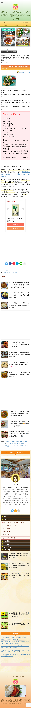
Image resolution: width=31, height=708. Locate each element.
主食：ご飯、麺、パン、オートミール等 (13, 522)
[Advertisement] (15, 249)
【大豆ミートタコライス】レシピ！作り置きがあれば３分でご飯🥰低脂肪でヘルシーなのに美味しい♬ (19, 424)
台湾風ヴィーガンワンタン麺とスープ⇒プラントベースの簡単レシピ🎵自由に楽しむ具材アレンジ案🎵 (19, 434)
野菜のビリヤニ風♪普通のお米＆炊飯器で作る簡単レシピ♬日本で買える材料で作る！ (19, 374)
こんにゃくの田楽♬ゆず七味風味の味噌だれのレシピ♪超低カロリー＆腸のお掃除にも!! (19, 354)
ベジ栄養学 (26, 22)
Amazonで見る (15, 228)
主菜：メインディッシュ (11, 270)
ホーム (5, 22)
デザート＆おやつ (7, 535)
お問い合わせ (26, 25)
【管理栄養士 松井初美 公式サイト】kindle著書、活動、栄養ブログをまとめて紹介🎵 (19, 555)
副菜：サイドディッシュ (9, 528)
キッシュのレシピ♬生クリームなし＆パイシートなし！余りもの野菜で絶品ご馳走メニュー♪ (19, 295)
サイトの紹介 (15, 25)
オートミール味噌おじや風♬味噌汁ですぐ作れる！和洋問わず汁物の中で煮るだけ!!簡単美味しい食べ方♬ (19, 285)
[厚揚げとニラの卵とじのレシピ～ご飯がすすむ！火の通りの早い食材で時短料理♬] (17, 263)
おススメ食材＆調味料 (9, 538)
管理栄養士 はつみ (24, 72)
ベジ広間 (15, 19)
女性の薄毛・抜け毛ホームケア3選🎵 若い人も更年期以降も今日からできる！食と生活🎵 (19, 614)
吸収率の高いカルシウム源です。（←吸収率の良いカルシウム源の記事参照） (15, 174)
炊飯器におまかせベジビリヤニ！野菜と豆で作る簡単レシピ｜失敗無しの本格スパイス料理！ (19, 565)
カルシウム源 (5, 272)
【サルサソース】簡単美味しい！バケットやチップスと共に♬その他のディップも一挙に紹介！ (19, 344)
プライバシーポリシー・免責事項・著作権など (15, 676)
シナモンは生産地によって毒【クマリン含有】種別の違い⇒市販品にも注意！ (19, 624)
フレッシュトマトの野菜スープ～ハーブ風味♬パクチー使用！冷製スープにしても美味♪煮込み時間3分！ (19, 413)
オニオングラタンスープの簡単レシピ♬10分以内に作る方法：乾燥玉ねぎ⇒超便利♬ (19, 305)
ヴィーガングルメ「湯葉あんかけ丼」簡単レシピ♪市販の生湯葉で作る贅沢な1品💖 (19, 364)
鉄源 (16, 272)
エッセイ (5, 25)
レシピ (15, 22)
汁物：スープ (6, 531)
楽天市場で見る (15, 224)
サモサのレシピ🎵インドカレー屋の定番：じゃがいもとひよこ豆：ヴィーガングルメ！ (19, 575)
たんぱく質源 (11, 272)
